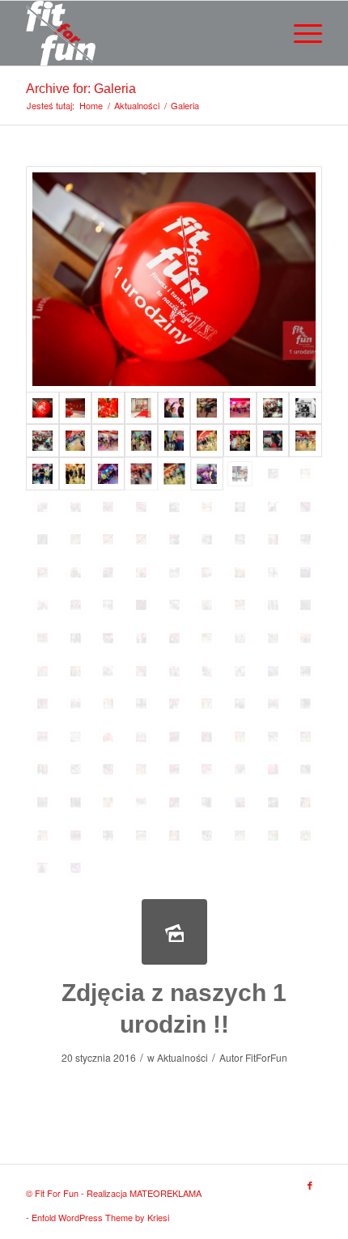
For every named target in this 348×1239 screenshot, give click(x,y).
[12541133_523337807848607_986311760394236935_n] (75, 769)
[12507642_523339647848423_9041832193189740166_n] (141, 638)
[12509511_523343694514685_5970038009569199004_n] (240, 671)
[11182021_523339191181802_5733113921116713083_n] (273, 440)
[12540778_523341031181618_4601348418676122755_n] (206, 736)
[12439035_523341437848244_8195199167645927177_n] (273, 539)
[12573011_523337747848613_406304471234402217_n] (206, 835)
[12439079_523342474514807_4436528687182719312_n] (75, 572)
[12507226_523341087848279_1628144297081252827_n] (305, 605)
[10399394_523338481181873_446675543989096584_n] (206, 440)
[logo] (144, 33)
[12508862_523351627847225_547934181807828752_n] (206, 638)
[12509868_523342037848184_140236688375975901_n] (75, 703)
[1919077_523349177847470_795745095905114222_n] (42, 440)
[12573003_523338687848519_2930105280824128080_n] (174, 835)
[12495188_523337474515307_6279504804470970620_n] (141, 605)
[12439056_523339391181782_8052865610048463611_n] (305, 539)
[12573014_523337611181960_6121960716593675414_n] (240, 835)
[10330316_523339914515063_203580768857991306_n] (174, 440)
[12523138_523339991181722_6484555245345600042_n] (42, 736)
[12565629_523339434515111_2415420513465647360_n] (108, 835)
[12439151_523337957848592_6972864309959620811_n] (141, 572)
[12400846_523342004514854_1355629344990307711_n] (75, 507)
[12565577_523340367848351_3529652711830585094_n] (75, 835)
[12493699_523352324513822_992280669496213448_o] (273, 572)
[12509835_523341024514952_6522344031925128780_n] (42, 703)
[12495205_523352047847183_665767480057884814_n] (174, 605)
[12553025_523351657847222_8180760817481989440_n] (141, 802)
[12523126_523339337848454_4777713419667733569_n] (305, 703)
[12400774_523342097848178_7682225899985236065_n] (42, 507)
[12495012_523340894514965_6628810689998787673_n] (75, 605)
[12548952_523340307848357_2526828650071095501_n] (174, 769)
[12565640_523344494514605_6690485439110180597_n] (141, 835)
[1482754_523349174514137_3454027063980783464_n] (273, 408)
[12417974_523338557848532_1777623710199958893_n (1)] (108, 539)
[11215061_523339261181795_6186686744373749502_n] (42, 473)
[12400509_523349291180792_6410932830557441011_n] (206, 473)
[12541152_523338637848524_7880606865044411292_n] (141, 769)
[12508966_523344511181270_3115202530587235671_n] (273, 638)
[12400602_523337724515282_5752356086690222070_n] (273, 473)
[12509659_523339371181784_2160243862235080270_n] (305, 671)
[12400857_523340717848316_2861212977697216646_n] (108, 507)
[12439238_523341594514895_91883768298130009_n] (174, 572)
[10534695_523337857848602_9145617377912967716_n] (240, 440)
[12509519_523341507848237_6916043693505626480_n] (174, 279)
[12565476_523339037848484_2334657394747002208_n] (273, 802)
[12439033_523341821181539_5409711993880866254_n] (240, 539)
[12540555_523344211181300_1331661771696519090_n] (141, 736)
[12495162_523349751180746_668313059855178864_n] (108, 605)
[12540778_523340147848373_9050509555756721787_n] (174, 736)
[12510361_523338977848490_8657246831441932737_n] (141, 703)
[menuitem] (300, 33)
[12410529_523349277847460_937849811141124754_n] (174, 507)
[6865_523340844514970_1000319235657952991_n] (206, 408)
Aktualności (182, 1057)
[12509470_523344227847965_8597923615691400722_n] (174, 671)
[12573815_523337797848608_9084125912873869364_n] (75, 868)
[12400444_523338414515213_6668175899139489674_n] (174, 473)
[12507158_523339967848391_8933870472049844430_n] (273, 605)
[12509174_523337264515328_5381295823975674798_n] (42, 671)
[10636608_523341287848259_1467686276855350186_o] (141, 408)
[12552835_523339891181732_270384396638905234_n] (75, 802)
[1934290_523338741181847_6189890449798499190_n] (75, 440)
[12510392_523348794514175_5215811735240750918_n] (174, 703)
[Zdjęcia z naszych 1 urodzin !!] (174, 932)
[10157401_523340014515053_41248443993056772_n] (108, 440)
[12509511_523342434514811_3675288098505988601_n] (206, 671)
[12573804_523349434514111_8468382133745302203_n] (42, 868)
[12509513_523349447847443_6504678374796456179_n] (273, 671)
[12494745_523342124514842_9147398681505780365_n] (42, 605)
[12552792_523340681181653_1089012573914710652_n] (42, 802)
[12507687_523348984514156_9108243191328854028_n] (174, 638)
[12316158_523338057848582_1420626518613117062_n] (75, 473)
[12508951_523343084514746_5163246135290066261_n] (75, 408)
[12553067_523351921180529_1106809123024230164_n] (174, 802)
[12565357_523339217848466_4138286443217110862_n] (206, 802)
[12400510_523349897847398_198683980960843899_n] (240, 473)
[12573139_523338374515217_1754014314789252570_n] (273, 835)
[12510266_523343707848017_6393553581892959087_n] (108, 703)
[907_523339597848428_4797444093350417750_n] (174, 408)
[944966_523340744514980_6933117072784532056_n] (240, 408)
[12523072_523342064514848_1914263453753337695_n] (273, 703)
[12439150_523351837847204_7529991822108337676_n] (108, 572)
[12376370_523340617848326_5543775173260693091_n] (141, 473)
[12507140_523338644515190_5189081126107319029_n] (240, 605)
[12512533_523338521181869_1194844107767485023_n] (206, 703)
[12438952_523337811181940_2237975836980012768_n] (206, 539)
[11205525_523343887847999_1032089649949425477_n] (305, 440)
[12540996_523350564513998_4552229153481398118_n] (273, 736)
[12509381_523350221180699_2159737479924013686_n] (108, 671)
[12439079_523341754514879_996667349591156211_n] (42, 572)
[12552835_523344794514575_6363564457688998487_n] (108, 802)
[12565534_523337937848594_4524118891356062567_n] (305, 802)
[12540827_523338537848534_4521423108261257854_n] (240, 736)
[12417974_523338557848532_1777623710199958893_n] (141, 539)
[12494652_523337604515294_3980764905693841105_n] (305, 572)
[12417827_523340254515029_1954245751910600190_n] (305, 507)
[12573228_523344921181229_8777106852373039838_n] (305, 835)
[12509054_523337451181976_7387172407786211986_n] (305, 638)
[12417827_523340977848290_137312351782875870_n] (42, 539)
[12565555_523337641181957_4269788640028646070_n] (42, 835)
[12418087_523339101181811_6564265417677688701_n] (174, 539)
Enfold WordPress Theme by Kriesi (100, 1217)
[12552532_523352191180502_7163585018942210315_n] (305, 769)
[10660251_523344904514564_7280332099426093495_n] (108, 408)
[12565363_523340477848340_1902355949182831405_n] (240, 802)
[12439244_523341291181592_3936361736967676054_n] (206, 572)
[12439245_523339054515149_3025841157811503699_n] (240, 572)
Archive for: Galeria (81, 88)
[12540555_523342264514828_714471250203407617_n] (108, 736)
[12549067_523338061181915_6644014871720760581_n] (240, 769)
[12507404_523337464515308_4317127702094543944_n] (108, 638)
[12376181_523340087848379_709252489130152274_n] (108, 473)
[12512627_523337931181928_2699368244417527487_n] (240, 703)
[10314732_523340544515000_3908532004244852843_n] (141, 440)
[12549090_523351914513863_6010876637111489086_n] (273, 769)
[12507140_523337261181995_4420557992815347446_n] (206, 605)
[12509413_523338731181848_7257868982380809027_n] (141, 671)
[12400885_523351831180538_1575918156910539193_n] (141, 507)
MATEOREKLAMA (165, 1192)
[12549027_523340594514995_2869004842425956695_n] (206, 769)
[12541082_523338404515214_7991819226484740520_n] (305, 736)
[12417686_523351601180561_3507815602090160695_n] (206, 507)
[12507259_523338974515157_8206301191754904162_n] (75, 638)
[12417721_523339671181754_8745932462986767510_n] (240, 507)
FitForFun (266, 1057)
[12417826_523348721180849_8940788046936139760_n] (273, 507)
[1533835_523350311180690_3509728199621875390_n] (305, 408)
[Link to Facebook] (310, 1185)
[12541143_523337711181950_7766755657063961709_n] (108, 769)
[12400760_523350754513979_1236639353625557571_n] (305, 473)
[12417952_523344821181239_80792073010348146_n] (75, 539)
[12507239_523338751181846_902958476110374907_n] (42, 638)
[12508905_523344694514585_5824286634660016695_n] (240, 638)
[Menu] (300, 33)
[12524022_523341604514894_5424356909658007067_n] (75, 736)
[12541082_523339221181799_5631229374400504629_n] (42, 769)
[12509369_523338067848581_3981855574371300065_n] (75, 671)
